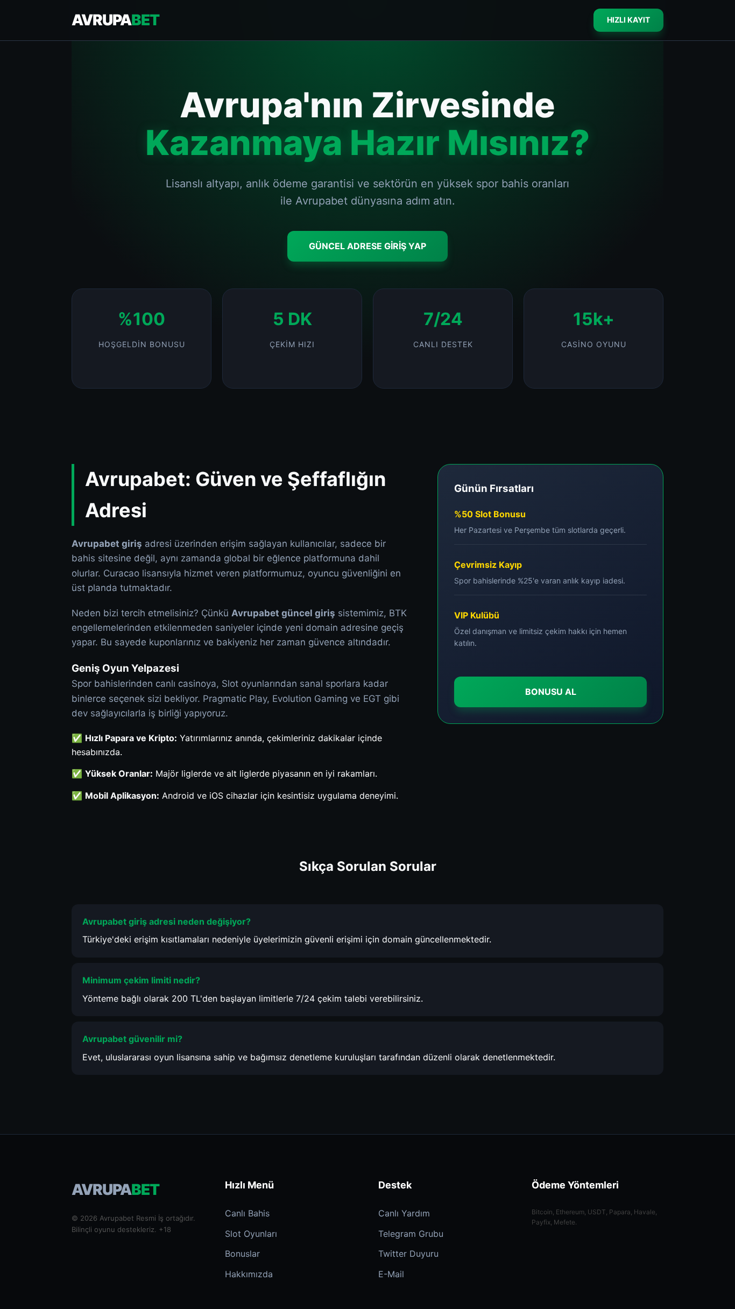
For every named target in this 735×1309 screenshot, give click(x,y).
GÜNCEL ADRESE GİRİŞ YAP (367, 246)
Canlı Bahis (247, 1213)
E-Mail (391, 1274)
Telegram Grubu (410, 1233)
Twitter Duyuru (408, 1253)
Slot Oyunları (251, 1233)
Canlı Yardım (404, 1213)
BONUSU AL (550, 691)
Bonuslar (242, 1253)
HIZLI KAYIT (628, 19)
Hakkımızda (249, 1274)
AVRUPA (115, 20)
